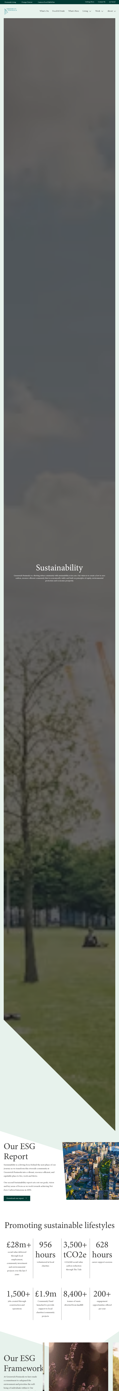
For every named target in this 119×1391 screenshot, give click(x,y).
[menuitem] (44, 11)
